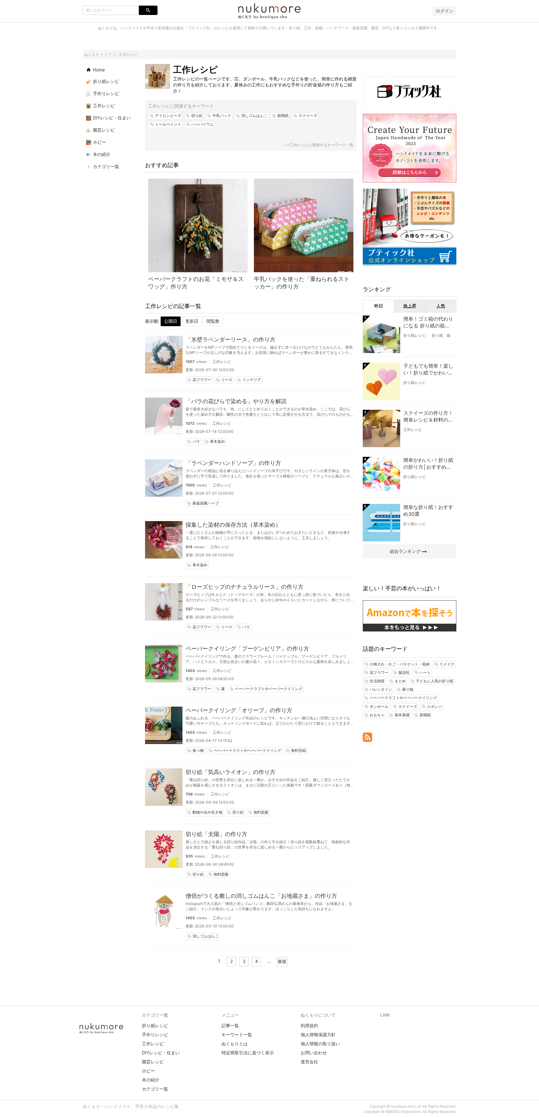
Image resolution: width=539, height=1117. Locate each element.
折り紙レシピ (414, 335)
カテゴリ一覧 (155, 1088)
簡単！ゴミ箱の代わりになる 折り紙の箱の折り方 (428, 322)
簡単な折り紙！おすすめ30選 (428, 510)
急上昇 (409, 305)
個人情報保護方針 (318, 1034)
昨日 (378, 305)
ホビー (148, 1070)
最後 (282, 961)
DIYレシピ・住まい (161, 1052)
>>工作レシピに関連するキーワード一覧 (319, 145)
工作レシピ (221, 361)
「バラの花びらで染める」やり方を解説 (236, 401)
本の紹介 (150, 1079)
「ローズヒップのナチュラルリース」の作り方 (244, 586)
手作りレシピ (155, 1034)
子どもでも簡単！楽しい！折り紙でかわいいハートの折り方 (428, 369)
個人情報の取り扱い (320, 1043)
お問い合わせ (314, 1052)
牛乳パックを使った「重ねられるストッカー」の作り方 (301, 283)
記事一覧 (230, 1025)
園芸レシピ (153, 1061)
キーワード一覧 (236, 1034)
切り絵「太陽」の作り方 (216, 834)
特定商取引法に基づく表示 (247, 1052)
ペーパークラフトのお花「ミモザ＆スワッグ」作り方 (196, 283)
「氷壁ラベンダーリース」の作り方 (230, 339)
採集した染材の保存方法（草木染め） (233, 524)
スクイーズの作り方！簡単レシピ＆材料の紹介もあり (428, 416)
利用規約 (309, 1025)
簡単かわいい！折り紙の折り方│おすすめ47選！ (428, 464)
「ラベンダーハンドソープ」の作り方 (233, 463)
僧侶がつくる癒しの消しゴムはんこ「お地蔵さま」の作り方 (261, 895)
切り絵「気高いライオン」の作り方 (230, 772)
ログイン (444, 10)
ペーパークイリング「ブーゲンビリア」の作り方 (247, 648)
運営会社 (309, 1061)
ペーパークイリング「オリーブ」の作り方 (239, 710)
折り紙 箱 (441, 335)
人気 (440, 305)
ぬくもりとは (234, 1043)
